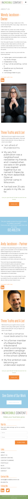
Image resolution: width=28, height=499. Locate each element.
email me (14, 204)
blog (2, 465)
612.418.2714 (4, 482)
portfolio (4, 463)
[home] (11, 2)
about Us (4, 455)
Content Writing (7, 457)
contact (4, 471)
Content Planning (7, 460)
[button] (26, 2)
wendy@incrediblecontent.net (10, 479)
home (3, 452)
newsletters (5, 468)
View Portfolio (14, 402)
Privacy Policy (14, 497)
